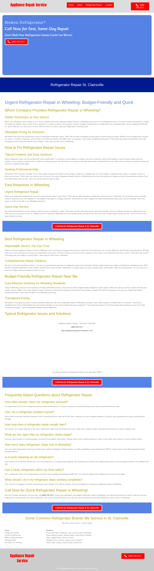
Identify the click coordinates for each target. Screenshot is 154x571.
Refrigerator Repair (94, 5)
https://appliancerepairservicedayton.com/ (77, 331)
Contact (109, 5)
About (79, 5)
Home (71, 5)
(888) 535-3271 (77, 327)
